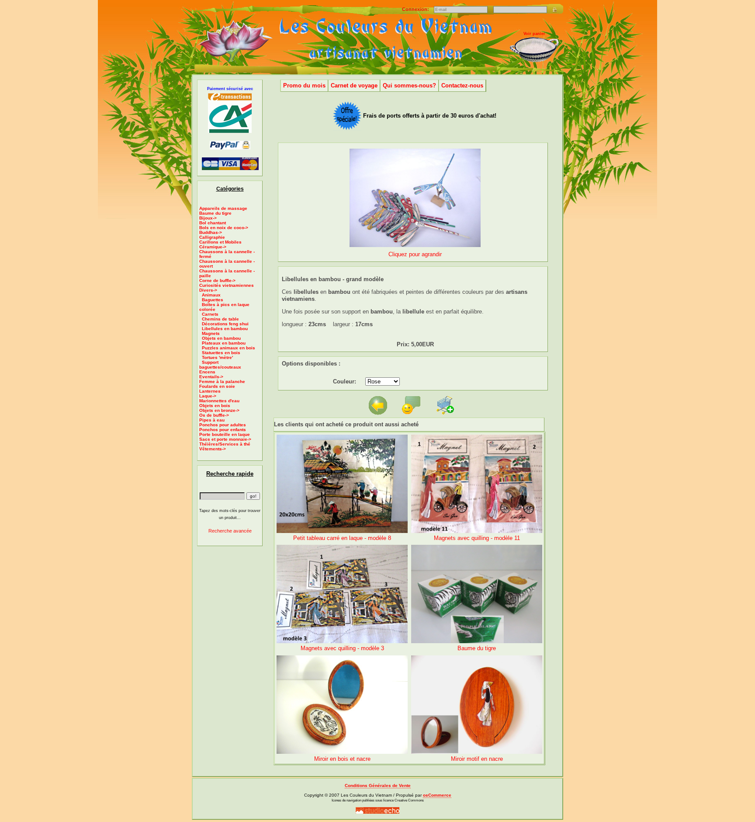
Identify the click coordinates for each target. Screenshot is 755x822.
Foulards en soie (217, 386)
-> (208, 290)
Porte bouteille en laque (224, 434)
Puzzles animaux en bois (228, 347)
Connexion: (416, 9)
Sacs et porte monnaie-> (225, 439)
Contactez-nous (462, 85)
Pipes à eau (212, 420)
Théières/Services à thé (224, 444)
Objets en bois (214, 405)
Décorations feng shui (225, 323)
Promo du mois (304, 85)
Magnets (211, 333)
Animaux (211, 295)
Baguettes (212, 299)
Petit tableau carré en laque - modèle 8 (342, 538)
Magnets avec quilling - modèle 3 (342, 648)
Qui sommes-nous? (409, 85)
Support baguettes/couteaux (220, 364)
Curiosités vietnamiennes (226, 285)
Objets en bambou (221, 338)
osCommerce (437, 795)
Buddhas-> (210, 232)
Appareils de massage (223, 208)
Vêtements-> (212, 448)
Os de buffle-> (214, 415)
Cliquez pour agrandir (415, 254)
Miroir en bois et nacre (342, 759)
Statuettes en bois (221, 352)
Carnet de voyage (354, 85)
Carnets (210, 314)
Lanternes (210, 391)
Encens (207, 371)
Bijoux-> (208, 218)
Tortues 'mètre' (217, 357)
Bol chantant (212, 222)
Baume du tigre (215, 213)
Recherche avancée (230, 530)
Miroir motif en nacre (477, 759)
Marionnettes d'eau (219, 400)
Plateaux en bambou (224, 343)
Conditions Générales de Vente (378, 785)
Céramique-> (212, 246)
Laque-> (207, 396)
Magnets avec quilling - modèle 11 (477, 538)
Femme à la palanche (222, 381)
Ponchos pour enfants (222, 429)
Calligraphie (212, 237)
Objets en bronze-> (219, 410)
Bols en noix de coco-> (223, 227)
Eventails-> (211, 376)
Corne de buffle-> (217, 280)
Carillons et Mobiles (220, 242)
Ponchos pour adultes (222, 424)
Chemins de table (220, 319)
